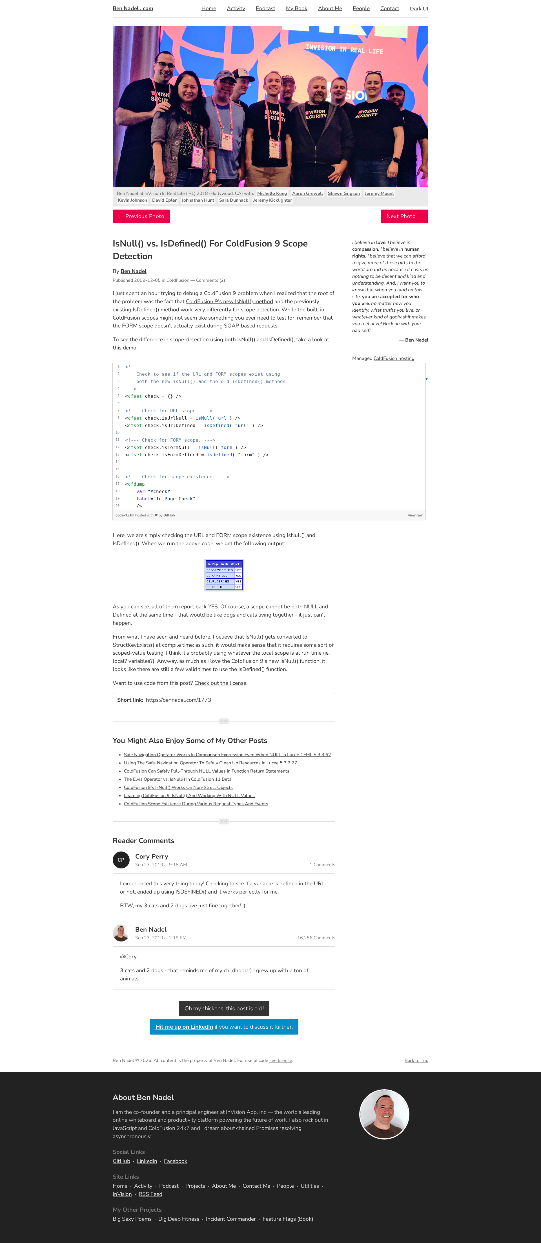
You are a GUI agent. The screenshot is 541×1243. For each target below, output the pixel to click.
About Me (330, 8)
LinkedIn (147, 1161)
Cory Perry (151, 856)
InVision (122, 1194)
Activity (236, 8)
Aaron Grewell (307, 193)
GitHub (169, 515)
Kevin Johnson (132, 200)
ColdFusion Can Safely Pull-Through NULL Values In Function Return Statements (206, 771)
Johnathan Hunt (198, 200)
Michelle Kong (272, 193)
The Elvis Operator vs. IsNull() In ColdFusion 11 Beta (177, 779)
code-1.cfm (125, 515)
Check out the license (220, 683)
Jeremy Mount (379, 193)
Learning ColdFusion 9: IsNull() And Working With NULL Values (189, 796)
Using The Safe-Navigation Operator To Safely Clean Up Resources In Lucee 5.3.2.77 (210, 763)
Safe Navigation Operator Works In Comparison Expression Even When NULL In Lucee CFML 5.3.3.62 (227, 755)
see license (280, 1060)
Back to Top (416, 1060)
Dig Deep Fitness (178, 1219)
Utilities (310, 1186)
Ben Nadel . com (133, 8)
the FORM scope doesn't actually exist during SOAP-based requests (195, 325)
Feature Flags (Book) (288, 1219)
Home (208, 8)
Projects (195, 1186)
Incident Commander (231, 1219)
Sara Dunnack (233, 200)
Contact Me (256, 1186)
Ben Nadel (134, 271)
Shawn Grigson (344, 193)
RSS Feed (150, 1194)
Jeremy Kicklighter (272, 200)
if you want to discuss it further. (224, 1027)
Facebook (175, 1161)
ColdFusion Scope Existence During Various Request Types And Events (196, 804)
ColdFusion (178, 280)
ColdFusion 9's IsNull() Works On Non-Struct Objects (178, 787)
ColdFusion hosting (394, 358)
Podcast (265, 8)
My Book (296, 8)
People (361, 8)
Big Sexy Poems (132, 1219)
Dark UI (419, 9)
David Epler (164, 200)
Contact (389, 8)
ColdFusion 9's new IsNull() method (229, 301)
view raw (415, 515)
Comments (207, 280)
